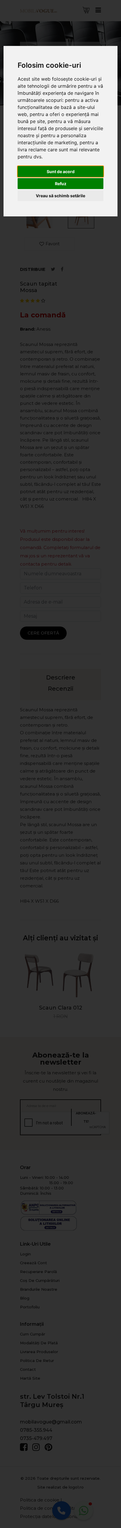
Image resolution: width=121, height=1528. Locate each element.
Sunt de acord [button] (61, 171)
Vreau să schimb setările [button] (60, 195)
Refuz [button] (60, 183)
